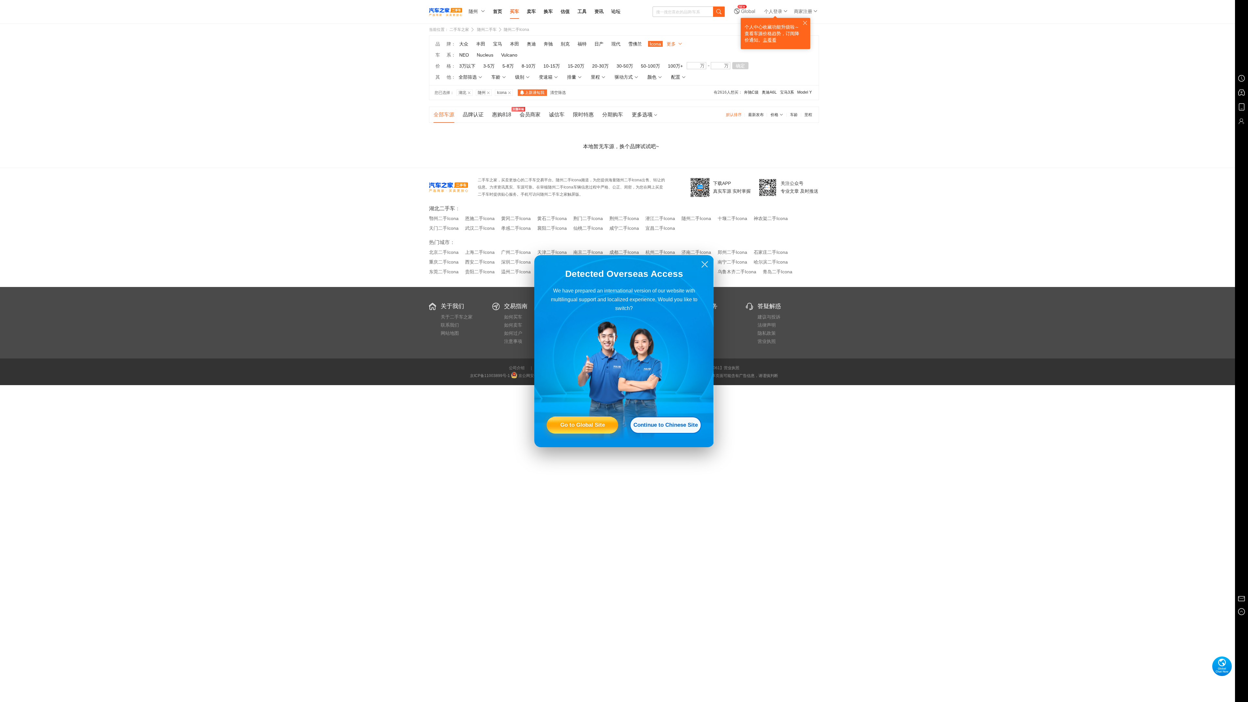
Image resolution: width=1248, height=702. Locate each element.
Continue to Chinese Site (665, 425)
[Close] (705, 264)
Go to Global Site (582, 425)
